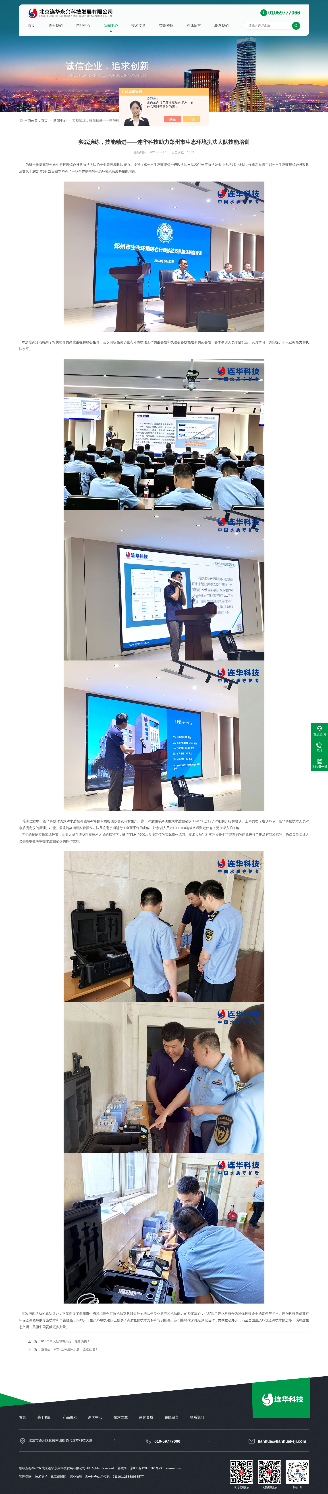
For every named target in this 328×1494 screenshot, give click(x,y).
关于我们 (55, 25)
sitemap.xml (173, 1468)
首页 (31, 25)
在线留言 (194, 25)
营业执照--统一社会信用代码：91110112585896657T (107, 1476)
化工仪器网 (58, 1476)
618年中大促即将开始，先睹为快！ (65, 1341)
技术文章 (138, 25)
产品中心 (83, 25)
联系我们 (221, 25)
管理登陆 (25, 1476)
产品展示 (70, 1417)
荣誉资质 (166, 25)
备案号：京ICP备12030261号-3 (140, 1468)
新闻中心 (111, 25)
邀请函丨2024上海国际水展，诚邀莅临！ (69, 1349)
